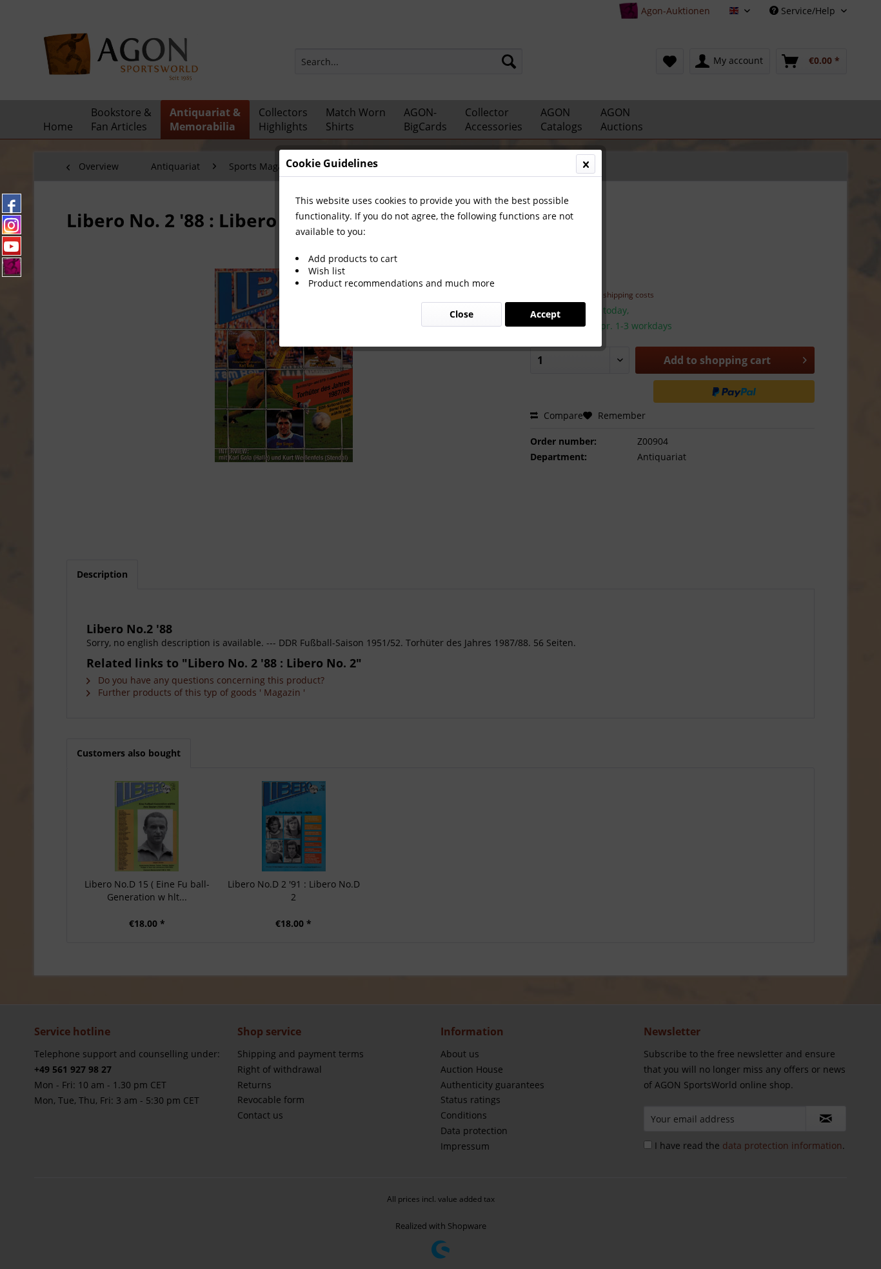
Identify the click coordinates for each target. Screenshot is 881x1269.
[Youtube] (11, 246)
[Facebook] (11, 203)
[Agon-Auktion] (11, 267)
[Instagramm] (11, 224)
